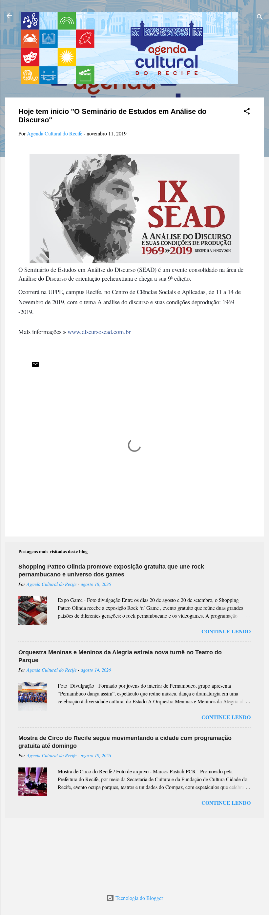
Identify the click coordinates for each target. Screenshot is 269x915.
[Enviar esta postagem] (35, 366)
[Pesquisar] (260, 18)
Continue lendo (226, 631)
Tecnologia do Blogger (138, 897)
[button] (247, 112)
